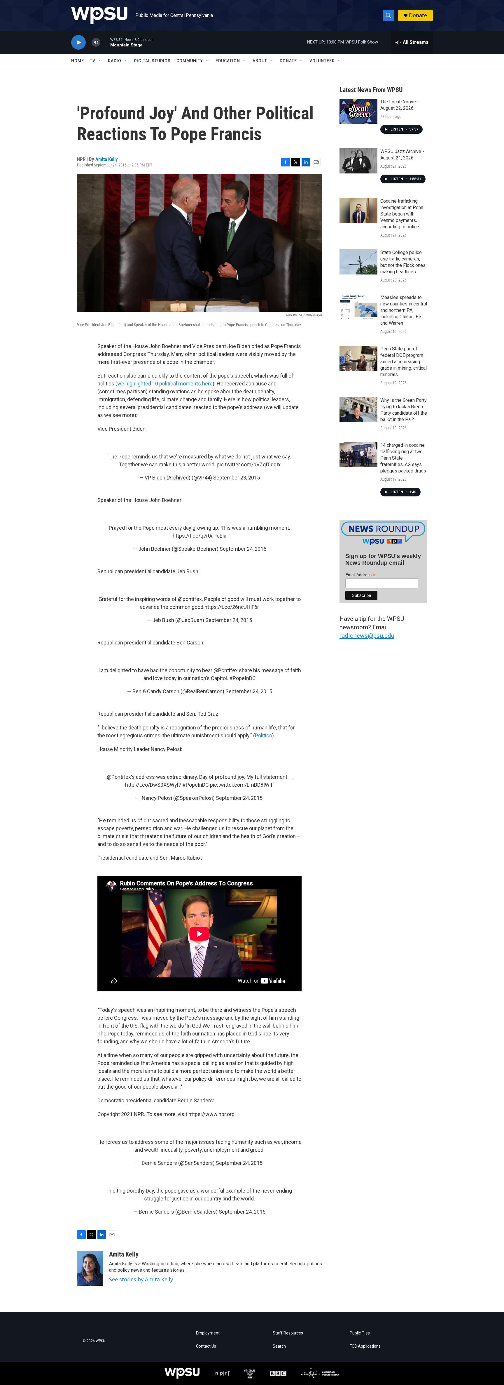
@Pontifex (226, 670)
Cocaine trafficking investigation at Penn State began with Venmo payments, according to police (401, 214)
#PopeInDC (242, 678)
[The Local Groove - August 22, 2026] (358, 111)
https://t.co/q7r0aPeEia (199, 536)
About (260, 60)
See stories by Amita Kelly (141, 1279)
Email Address (360, 575)
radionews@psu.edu (367, 635)
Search (279, 1346)
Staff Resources (288, 1333)
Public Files (360, 1333)
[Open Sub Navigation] (99, 60)
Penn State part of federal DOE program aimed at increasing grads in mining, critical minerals (403, 361)
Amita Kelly (106, 159)
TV (92, 60)
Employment (208, 1333)
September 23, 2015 (236, 478)
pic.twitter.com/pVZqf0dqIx (249, 464)
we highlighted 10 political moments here (165, 383)
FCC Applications (365, 1346)
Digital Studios (152, 60)
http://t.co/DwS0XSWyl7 (153, 785)
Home (77, 60)
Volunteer (322, 60)
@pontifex (190, 599)
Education (228, 60)
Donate (418, 15)
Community (189, 60)
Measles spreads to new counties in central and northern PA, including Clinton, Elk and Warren (403, 310)
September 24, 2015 (243, 549)
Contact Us (206, 1346)
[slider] (105, 42)
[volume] (96, 42)
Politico (263, 735)
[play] (78, 42)
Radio (114, 60)
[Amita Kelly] (90, 1268)
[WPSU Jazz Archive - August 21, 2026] (358, 160)
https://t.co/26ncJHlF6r (231, 607)
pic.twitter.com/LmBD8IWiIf (242, 785)
